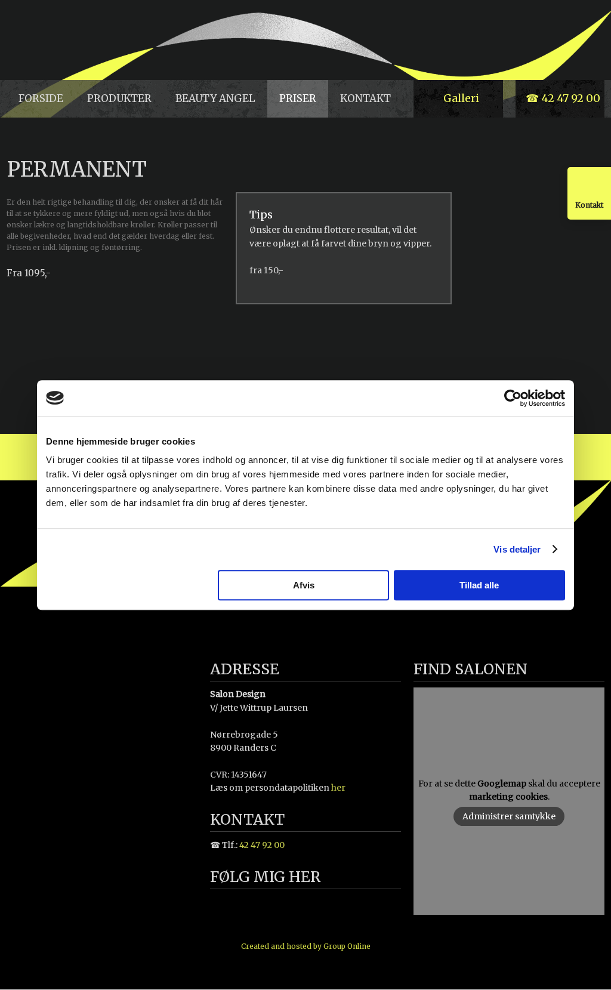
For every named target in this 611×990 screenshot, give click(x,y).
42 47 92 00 (262, 845)
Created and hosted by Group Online (306, 946)
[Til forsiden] (76, 40)
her (338, 787)
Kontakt (365, 98)
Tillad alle (479, 585)
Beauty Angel (215, 98)
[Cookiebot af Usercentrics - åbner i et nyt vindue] (513, 398)
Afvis (303, 585)
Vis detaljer (517, 549)
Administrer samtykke (509, 816)
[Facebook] (229, 905)
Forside (40, 98)
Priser (297, 98)
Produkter (119, 98)
